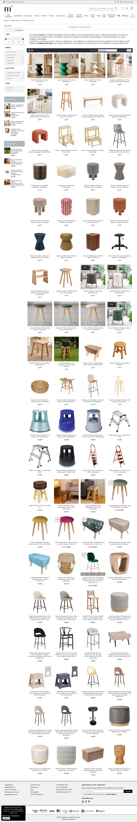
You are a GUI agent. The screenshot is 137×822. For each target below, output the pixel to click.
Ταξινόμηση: (93, 50)
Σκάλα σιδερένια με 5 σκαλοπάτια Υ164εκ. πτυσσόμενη (93, 471)
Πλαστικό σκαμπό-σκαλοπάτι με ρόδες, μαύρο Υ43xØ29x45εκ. (66, 471)
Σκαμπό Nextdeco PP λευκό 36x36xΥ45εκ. (17, 122)
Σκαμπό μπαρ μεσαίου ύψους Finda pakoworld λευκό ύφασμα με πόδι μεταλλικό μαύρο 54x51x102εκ (40, 617)
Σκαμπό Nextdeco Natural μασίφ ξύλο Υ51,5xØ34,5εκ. (40, 328)
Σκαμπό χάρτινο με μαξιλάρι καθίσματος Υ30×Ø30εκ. (40, 186)
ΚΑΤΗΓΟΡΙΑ (9, 68)
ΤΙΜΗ (7, 34)
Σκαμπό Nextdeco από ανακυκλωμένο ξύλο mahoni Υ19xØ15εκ (17, 151)
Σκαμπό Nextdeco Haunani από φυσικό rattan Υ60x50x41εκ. (66, 400)
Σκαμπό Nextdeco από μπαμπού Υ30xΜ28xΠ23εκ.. (40, 364)
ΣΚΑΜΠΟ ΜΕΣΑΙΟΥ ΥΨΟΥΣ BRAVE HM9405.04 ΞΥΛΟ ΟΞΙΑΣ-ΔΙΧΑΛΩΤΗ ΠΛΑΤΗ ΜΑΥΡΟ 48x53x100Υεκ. (66, 654)
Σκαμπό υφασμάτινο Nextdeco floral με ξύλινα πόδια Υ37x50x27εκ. (93, 543)
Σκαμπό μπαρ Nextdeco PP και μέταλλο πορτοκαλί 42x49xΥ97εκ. (119, 80)
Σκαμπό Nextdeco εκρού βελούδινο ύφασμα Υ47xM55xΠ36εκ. (119, 116)
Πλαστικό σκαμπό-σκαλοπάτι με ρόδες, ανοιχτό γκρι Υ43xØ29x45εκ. (93, 436)
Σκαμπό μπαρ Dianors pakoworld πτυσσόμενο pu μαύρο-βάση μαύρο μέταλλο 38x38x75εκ (93, 731)
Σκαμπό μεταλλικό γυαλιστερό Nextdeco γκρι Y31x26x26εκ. (93, 186)
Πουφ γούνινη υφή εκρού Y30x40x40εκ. (66, 186)
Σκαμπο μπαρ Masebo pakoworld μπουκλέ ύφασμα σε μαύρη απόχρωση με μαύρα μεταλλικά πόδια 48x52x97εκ (40, 655)
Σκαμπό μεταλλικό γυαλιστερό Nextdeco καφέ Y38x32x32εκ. (119, 221)
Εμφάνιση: (122, 50)
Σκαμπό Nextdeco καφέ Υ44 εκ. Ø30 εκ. (40, 506)
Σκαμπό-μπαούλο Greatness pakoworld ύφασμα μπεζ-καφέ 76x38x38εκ (93, 770)
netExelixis (72, 819)
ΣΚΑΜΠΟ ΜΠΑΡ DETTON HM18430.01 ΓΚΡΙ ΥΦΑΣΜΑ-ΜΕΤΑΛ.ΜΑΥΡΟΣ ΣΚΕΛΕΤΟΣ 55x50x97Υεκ (93, 655)
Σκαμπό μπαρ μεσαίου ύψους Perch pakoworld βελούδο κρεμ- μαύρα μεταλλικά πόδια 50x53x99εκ (93, 693)
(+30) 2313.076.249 (10, 789)
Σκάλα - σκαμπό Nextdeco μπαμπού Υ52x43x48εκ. (93, 151)
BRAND (8, 48)
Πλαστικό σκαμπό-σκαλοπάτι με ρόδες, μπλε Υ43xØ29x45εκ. (66, 436)
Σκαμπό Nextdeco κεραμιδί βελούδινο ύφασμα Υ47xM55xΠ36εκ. (40, 151)
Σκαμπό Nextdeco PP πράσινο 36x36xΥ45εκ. (17, 114)
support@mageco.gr (11, 794)
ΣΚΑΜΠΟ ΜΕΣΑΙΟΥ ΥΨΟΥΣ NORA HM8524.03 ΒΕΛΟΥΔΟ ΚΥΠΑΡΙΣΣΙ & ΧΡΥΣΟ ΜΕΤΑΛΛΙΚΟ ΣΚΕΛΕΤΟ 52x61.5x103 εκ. (93, 580)
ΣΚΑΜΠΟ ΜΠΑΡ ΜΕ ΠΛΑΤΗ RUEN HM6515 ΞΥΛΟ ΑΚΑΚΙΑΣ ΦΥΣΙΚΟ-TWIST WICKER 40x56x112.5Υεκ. (93, 617)
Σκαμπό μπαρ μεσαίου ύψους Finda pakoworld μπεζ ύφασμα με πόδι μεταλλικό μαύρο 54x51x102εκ (66, 617)
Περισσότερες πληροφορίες (10, 816)
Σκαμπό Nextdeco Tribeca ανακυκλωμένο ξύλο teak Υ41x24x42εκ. (17, 162)
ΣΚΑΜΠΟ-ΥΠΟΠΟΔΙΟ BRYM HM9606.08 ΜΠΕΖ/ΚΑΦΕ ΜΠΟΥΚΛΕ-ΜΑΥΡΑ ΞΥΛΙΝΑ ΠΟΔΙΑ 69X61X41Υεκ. (119, 654)
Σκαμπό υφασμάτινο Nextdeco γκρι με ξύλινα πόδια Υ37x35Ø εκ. (119, 506)
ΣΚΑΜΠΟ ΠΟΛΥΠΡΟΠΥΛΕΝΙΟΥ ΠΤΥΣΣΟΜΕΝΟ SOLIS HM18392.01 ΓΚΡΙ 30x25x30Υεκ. (66, 693)
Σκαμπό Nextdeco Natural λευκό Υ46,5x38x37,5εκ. (120, 292)
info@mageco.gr (10, 787)
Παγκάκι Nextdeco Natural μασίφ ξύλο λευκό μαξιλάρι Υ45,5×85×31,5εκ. (93, 116)
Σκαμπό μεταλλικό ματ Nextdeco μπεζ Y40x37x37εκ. (93, 221)
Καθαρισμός (19, 30)
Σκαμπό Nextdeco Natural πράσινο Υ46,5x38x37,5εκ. (119, 328)
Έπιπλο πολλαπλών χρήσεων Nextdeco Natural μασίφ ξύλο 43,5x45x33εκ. (39, 292)
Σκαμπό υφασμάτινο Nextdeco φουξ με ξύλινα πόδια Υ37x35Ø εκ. (66, 543)
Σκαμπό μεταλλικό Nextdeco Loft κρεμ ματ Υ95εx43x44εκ (119, 400)
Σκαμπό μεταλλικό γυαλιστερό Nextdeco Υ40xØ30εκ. (66, 221)
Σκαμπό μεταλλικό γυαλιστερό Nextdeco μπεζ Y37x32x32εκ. (39, 221)
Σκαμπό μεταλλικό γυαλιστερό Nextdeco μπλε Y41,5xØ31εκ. (39, 256)
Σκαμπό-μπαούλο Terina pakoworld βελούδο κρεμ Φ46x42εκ (40, 769)
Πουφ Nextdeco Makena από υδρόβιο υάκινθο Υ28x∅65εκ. (40, 400)
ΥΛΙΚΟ (7, 83)
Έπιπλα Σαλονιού (16, 20)
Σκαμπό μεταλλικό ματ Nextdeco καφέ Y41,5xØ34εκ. (66, 256)
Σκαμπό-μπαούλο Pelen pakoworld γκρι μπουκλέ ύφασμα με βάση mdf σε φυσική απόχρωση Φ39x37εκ (119, 617)
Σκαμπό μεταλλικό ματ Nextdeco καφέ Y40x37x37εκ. (93, 256)
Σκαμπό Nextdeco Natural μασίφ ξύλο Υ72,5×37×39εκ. (66, 116)
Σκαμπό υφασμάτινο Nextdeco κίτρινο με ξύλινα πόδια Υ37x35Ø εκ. (40, 543)
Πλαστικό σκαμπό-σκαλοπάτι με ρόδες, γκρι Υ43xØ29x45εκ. (40, 436)
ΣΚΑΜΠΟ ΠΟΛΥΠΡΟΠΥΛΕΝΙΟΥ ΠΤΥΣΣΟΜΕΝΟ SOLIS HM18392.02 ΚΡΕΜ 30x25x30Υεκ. (40, 693)
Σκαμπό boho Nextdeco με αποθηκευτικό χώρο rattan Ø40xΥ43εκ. (66, 579)
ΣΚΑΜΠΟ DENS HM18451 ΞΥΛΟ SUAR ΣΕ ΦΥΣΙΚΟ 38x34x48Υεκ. (17, 131)
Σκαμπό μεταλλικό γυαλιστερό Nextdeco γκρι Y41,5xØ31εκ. (119, 186)
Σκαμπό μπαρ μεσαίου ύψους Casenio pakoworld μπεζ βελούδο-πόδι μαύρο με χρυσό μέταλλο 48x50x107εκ (40, 731)
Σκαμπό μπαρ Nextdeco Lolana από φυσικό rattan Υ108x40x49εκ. (93, 400)
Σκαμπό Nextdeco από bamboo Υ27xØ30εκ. (119, 364)
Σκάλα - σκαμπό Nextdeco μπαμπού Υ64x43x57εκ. (66, 151)
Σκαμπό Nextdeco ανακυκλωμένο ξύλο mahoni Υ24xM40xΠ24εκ (17, 172)
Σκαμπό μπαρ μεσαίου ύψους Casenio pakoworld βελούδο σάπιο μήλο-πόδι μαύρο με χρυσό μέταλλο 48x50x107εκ (119, 694)
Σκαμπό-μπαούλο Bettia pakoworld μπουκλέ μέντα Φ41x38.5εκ (66, 769)
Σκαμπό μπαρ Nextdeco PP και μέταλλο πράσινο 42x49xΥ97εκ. (39, 116)
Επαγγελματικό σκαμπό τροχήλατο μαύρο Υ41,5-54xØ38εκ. (119, 256)
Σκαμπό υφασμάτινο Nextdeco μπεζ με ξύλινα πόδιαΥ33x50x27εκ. (119, 543)
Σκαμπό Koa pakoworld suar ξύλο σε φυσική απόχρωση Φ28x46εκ (119, 769)
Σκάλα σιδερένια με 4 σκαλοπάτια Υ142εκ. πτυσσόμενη (119, 471)
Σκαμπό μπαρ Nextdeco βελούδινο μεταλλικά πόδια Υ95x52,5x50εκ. (119, 151)
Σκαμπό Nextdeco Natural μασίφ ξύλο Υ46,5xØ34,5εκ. (66, 292)
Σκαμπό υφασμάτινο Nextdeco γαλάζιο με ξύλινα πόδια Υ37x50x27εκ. (39, 579)
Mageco (6, 20)
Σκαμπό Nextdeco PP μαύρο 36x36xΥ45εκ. (17, 105)
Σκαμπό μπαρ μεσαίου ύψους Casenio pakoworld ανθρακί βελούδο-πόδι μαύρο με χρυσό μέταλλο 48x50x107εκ (66, 732)
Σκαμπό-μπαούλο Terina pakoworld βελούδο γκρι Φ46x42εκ (119, 731)
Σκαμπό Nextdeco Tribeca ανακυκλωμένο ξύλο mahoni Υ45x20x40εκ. (17, 183)
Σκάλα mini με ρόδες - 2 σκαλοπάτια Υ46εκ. (40, 471)
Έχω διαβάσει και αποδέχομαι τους (100, 794)
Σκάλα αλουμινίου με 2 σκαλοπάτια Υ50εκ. (119, 436)
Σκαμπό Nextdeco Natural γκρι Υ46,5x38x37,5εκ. (92, 292)
